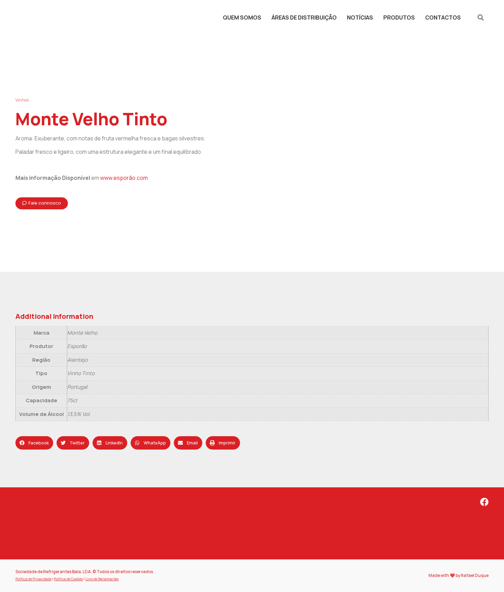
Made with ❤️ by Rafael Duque (459, 575)
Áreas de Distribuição (304, 17)
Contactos (443, 17)
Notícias (360, 17)
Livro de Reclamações (102, 579)
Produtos (399, 17)
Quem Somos (242, 17)
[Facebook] (484, 502)
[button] (481, 17)
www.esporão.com (124, 178)
